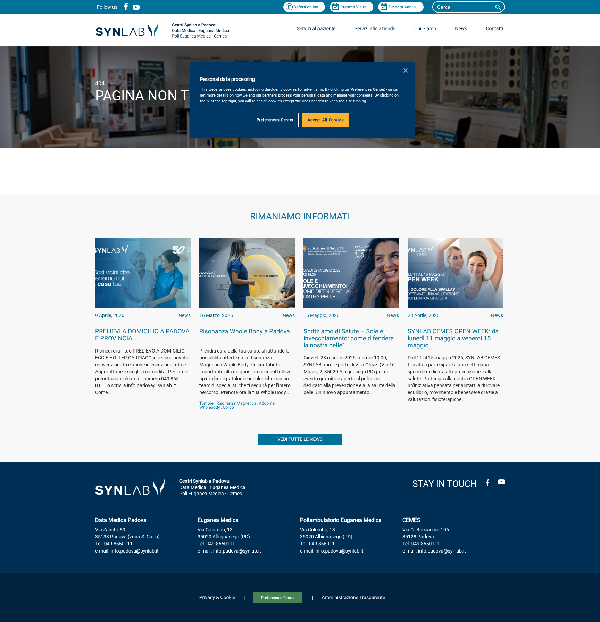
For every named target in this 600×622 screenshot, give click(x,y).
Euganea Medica (218, 520)
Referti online (306, 7)
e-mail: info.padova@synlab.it (127, 551)
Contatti (494, 29)
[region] (302, 100)
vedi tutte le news (300, 439)
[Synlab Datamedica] (162, 37)
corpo (228, 407)
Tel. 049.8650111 (114, 544)
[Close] (405, 70)
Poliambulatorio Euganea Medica (341, 520)
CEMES (411, 520)
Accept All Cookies (326, 119)
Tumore (206, 403)
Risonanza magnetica (236, 403)
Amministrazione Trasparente (353, 597)
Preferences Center (278, 598)
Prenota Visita (353, 7)
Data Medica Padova (121, 520)
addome (267, 403)
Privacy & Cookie (217, 597)
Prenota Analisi (403, 7)
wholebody (209, 407)
